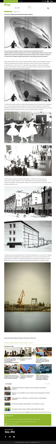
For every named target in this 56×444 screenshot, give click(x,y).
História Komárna (13, 342)
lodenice (31, 342)
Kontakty (21, 1)
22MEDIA (38, 442)
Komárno (26, 342)
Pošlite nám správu (11, 424)
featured (6, 342)
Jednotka (21, 342)
